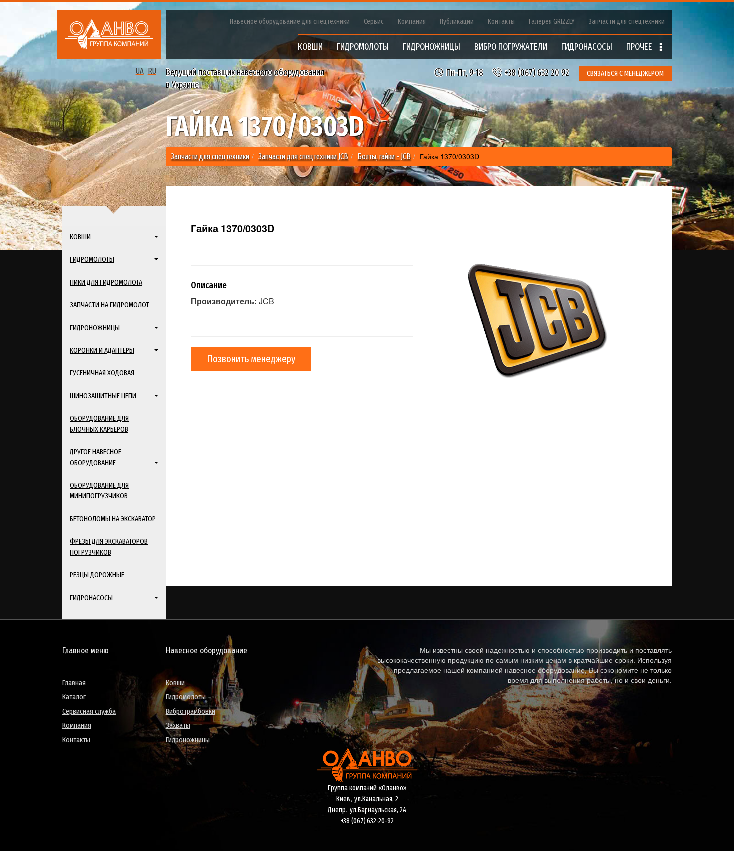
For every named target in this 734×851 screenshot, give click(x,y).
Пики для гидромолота (106, 282)
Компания (412, 21)
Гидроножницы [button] (95, 327)
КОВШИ (310, 46)
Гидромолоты (186, 696)
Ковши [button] (80, 236)
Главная (74, 682)
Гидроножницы (188, 739)
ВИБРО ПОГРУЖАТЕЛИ (510, 46)
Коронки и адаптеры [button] (102, 350)
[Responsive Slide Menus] (109, 34)
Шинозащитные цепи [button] (103, 395)
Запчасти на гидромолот (109, 304)
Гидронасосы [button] (91, 597)
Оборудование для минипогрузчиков (99, 490)
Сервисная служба (89, 711)
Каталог (74, 696)
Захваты (178, 725)
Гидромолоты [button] (92, 259)
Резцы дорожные (97, 574)
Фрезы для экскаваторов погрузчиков (109, 546)
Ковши (175, 682)
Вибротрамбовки (190, 711)
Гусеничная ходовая (102, 372)
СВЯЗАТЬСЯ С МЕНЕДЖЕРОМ (625, 73)
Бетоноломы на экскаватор (113, 518)
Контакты (501, 21)
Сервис (374, 21)
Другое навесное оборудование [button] (95, 457)
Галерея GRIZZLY (552, 21)
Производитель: (224, 301)
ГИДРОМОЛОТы (363, 46)
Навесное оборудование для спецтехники (290, 21)
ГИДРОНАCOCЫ (586, 46)
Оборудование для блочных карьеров (99, 423)
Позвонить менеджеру (251, 359)
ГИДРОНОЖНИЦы (431, 46)
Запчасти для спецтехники (627, 21)
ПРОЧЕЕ (640, 46)
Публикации (457, 21)
